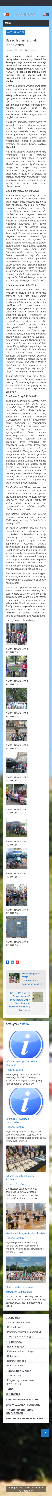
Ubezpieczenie (15, 1365)
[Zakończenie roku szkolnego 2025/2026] (26, 1159)
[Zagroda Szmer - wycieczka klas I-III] (14, 978)
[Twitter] (12, 962)
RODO (9, 1389)
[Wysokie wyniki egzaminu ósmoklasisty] (26, 1216)
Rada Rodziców (15, 1346)
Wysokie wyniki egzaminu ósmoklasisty (25, 1233)
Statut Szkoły (14, 1375)
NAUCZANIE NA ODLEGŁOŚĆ (22, 1399)
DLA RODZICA (14, 1342)
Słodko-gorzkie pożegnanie (19, 1287)
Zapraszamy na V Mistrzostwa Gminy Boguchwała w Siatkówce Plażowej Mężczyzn (19, 1003)
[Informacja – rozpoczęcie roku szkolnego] (26, 1044)
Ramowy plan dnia (16, 1361)
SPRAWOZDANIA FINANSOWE (23, 1405)
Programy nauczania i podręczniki (24, 1332)
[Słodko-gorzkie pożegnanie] (26, 1270)
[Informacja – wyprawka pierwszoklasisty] (26, 1101)
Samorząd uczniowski (18, 1322)
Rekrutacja (12, 1356)
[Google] (17, 962)
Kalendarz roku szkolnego (20, 1351)
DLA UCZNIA (13, 1318)
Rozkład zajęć (14, 1327)
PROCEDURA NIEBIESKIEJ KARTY (25, 1418)
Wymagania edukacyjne (21, 1336)
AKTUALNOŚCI (15, 32)
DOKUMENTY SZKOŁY (18, 1371)
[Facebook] (7, 962)
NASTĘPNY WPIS (20, 993)
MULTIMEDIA (13, 1394)
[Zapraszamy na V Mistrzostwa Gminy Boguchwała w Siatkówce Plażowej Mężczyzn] (37, 996)
